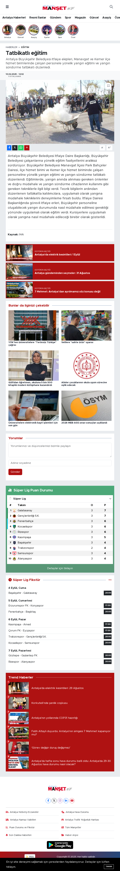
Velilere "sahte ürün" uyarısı (77, 342)
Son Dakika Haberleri (20, 835)
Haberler (11, 47)
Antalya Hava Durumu (77, 812)
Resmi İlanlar (37, 17)
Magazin (80, 17)
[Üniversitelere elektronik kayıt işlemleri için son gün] (33, 405)
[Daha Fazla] (26, 147)
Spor (68, 17)
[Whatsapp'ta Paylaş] (21, 147)
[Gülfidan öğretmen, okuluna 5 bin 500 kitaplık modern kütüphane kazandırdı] (33, 365)
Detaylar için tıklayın (60, 568)
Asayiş (106, 17)
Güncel (94, 17)
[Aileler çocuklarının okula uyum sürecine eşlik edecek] (86, 365)
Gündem (55, 17)
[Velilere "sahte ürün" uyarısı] (86, 325)
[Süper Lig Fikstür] (110, 580)
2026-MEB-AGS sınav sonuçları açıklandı (84, 423)
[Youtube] (72, 800)
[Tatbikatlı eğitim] (60, 112)
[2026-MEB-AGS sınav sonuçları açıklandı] (86, 405)
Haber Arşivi (71, 835)
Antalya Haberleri (14, 17)
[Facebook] (48, 800)
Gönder (15, 472)
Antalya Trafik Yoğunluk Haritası (82, 820)
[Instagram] (60, 800)
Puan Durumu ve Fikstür (22, 827)
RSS (31, 857)
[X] (54, 800)
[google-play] (60, 845)
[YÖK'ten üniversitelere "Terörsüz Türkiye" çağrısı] (33, 325)
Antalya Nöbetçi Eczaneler (24, 812)
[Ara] (111, 7)
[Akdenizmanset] (59, 6)
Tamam (109, 866)
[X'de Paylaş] (15, 147)
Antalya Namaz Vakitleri (23, 820)
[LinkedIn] (66, 800)
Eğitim (25, 47)
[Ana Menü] (7, 7)
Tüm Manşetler (73, 827)
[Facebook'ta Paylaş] (9, 147)
